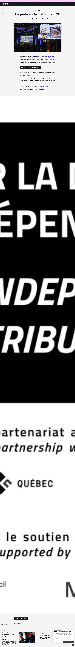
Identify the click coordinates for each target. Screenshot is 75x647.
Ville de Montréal (41, 59)
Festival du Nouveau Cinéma (48, 56)
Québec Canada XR (48, 59)
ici (45, 84)
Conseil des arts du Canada (29, 59)
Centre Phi (39, 56)
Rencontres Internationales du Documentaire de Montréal (36, 57)
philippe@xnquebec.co (43, 86)
